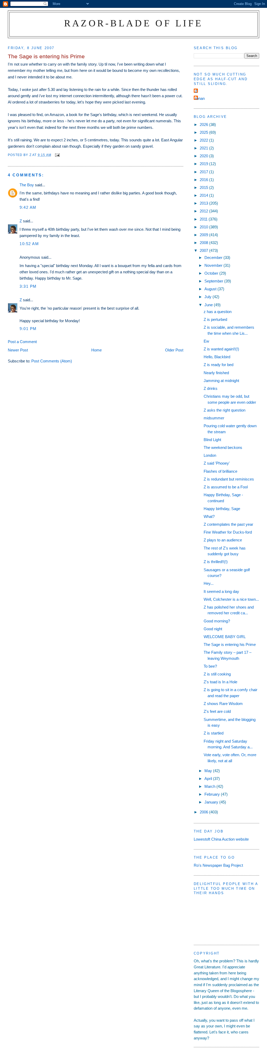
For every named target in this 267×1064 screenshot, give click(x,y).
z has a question (218, 311)
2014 (204, 195)
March (210, 786)
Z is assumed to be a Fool (226, 487)
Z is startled (213, 733)
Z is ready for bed (218, 364)
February (212, 794)
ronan (200, 98)
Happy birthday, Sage (222, 508)
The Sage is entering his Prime (230, 644)
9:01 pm (28, 328)
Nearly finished (216, 373)
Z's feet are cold (217, 711)
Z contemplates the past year (228, 524)
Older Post (174, 350)
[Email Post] (57, 155)
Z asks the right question (224, 410)
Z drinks (210, 388)
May (208, 770)
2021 (204, 148)
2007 (204, 250)
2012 (204, 211)
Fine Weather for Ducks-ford (228, 532)
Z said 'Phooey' (217, 463)
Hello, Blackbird (217, 357)
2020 (204, 156)
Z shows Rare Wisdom (223, 703)
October (211, 273)
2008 (204, 242)
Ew (206, 341)
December (213, 257)
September (214, 281)
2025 (204, 132)
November (213, 265)
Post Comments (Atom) (51, 361)
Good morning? (217, 621)
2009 (204, 235)
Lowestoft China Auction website (221, 839)
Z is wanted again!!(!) (221, 349)
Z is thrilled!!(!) (216, 561)
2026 (204, 124)
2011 (204, 219)
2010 (204, 227)
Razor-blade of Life (133, 23)
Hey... (209, 583)
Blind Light (212, 439)
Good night (213, 629)
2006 (204, 812)
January (211, 802)
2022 (204, 140)
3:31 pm (28, 286)
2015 (204, 187)
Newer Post (18, 350)
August (210, 289)
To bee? (210, 666)
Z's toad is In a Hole (220, 682)
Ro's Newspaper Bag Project (218, 865)
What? (209, 516)
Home (96, 350)
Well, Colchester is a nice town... (231, 599)
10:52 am (29, 243)
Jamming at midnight (221, 380)
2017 (204, 172)
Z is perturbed (215, 319)
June (209, 305)
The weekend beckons (223, 447)
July (208, 296)
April (208, 778)
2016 (204, 179)
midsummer (214, 418)
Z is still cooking (217, 674)
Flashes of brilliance (220, 471)
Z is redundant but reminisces (229, 479)
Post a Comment (22, 341)
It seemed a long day (221, 591)
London (210, 455)
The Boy (27, 185)
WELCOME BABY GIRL (225, 636)
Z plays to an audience (223, 540)
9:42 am (28, 207)
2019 (204, 163)
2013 (204, 203)
